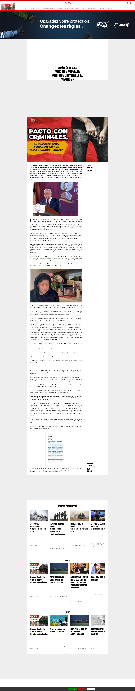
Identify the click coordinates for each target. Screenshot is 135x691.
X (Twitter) (91, 465)
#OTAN (76, 546)
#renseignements (55, 550)
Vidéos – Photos (69, 8)
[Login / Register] (127, 3)
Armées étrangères (48, 8)
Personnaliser (91, 689)
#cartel (89, 470)
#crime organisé (55, 646)
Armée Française (35, 8)
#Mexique (89, 471)
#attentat (94, 543)
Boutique (109, 8)
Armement (59, 8)
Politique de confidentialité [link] (102, 689)
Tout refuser (82, 689)
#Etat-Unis (58, 596)
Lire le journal (80, 8)
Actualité (25, 8)
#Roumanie (81, 546)
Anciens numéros (91, 8)
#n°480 (100, 544)
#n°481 (62, 548)
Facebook (90, 463)
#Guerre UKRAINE (55, 548)
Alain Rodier (90, 171)
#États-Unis (94, 544)
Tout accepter (72, 689)
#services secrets (96, 546)
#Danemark (33, 546)
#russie (63, 550)
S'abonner (101, 8)
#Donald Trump (102, 543)
